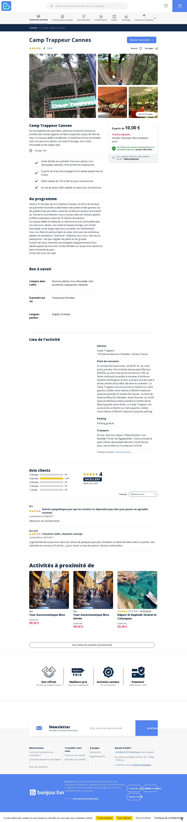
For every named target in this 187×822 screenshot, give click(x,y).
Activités (34, 27)
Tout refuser (124, 818)
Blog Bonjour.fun (97, 756)
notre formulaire (142, 764)
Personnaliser (143, 818)
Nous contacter (131, 159)
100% (67, 478)
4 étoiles (34, 478)
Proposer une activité (75, 755)
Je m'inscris (153, 728)
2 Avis (49, 48)
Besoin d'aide (136, 796)
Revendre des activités (75, 759)
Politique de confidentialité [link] (169, 818)
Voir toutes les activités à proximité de (92, 645)
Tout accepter (104, 818)
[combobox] (87, 6)
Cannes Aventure (123, 452)
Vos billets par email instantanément (134, 147)
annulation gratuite (126, 149)
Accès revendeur (153, 788)
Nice (31, 611)
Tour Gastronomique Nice (47, 614)
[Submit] (52, 6)
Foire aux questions (38, 766)
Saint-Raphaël (145, 611)
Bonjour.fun (95, 752)
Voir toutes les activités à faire (85, 798)
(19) (129, 611)
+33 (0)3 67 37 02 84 (125, 752)
